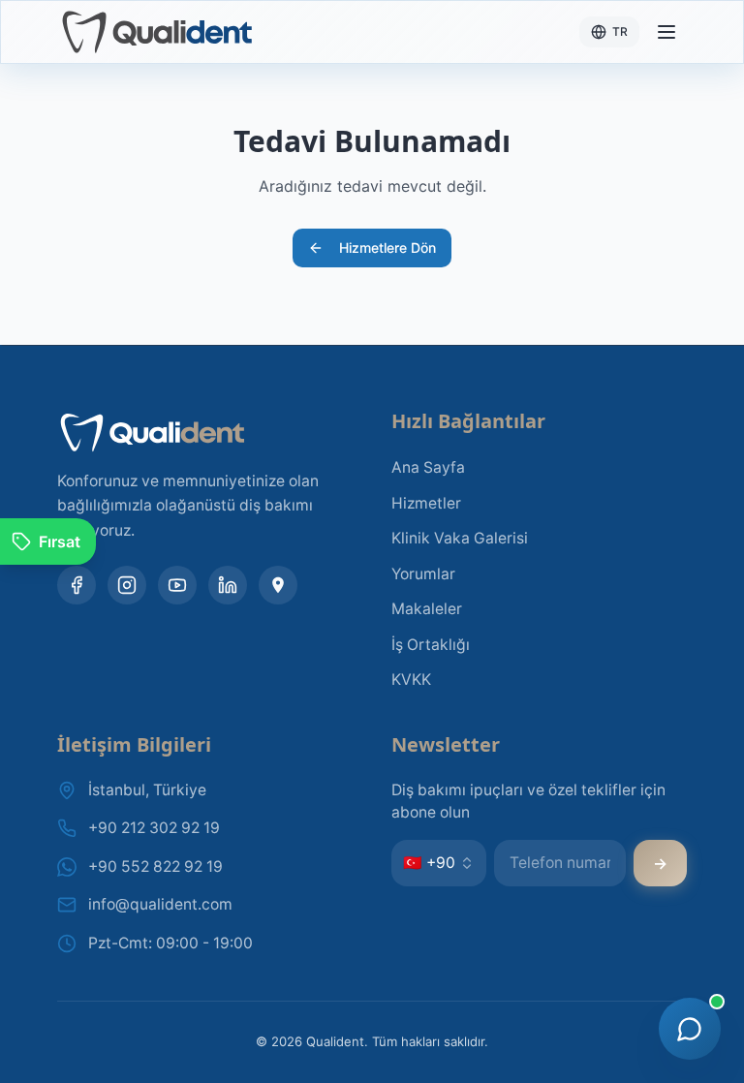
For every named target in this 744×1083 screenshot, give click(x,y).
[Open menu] (666, 32)
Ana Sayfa (428, 467)
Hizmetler (426, 503)
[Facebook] (76, 585)
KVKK (411, 679)
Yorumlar (423, 574)
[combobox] (438, 863)
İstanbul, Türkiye (147, 790)
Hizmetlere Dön (387, 247)
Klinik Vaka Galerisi (459, 538)
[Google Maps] (278, 585)
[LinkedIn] (227, 585)
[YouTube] (177, 585)
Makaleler (426, 609)
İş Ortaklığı (430, 644)
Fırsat (59, 541)
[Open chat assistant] (690, 1029)
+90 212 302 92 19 (154, 828)
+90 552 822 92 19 (155, 866)
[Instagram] (127, 585)
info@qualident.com (160, 904)
